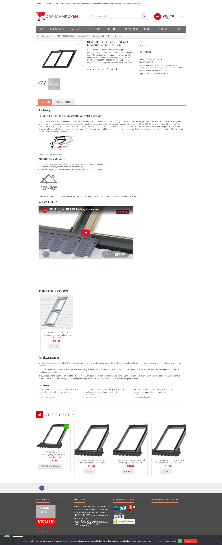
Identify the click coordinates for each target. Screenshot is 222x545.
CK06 (90, 510)
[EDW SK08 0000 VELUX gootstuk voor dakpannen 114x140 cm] (92, 439)
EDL (75, 512)
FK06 (90, 512)
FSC (97, 512)
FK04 (86, 512)
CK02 (82, 510)
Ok (180, 541)
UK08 (85, 525)
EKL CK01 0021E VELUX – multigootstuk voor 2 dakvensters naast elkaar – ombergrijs (106, 390)
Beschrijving (45, 102)
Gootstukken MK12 (169, 65)
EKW (83, 512)
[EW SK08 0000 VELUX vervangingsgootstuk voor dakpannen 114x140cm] (53, 435)
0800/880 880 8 (132, 3)
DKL (99, 509)
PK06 (76, 519)
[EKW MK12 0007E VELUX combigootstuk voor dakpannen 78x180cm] (57, 312)
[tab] (45, 102)
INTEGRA (80, 515)
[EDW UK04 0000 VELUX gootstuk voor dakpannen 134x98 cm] (169, 439)
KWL (88, 515)
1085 (97, 507)
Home (38, 36)
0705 (84, 507)
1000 (88, 507)
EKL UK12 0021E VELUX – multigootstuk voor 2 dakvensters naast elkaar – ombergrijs (153, 390)
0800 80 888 (116, 3)
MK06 (98, 515)
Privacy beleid (42, 531)
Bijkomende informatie (64, 102)
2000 (106, 506)
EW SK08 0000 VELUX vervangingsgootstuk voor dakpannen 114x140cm (53, 454)
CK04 (86, 510)
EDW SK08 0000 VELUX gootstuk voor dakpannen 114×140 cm (92, 461)
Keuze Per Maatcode (170, 68)
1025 (93, 506)
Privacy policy (190, 541)
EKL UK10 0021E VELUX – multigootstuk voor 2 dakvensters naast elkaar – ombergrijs (58, 390)
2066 (75, 510)
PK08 (79, 519)
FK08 (94, 512)
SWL (76, 525)
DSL (107, 509)
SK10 (106, 522)
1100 (101, 507)
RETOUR (95, 518)
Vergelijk (148, 52)
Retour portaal (42, 529)
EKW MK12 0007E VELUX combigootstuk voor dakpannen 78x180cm (57, 335)
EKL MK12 (157, 65)
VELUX (165, 73)
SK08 (103, 522)
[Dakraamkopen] (59, 16)
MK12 (181, 68)
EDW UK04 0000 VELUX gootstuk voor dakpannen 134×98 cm (169, 461)
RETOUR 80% (157, 73)
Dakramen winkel (49, 36)
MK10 (106, 515)
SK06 (99, 522)
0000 (76, 506)
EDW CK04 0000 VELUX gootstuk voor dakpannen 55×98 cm (130, 461)
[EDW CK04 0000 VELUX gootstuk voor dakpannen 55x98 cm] (130, 439)
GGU (104, 512)
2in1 (80, 507)
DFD (94, 509)
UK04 (81, 525)
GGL (100, 512)
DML (103, 509)
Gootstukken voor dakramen (150, 68)
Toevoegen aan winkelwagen (50, 466)
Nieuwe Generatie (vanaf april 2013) (153, 70)
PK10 (83, 519)
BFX (79, 510)
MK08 (102, 515)
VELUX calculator (130, 196)
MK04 (93, 515)
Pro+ (87, 519)
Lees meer (54, 346)
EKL (151, 65)
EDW (79, 512)
